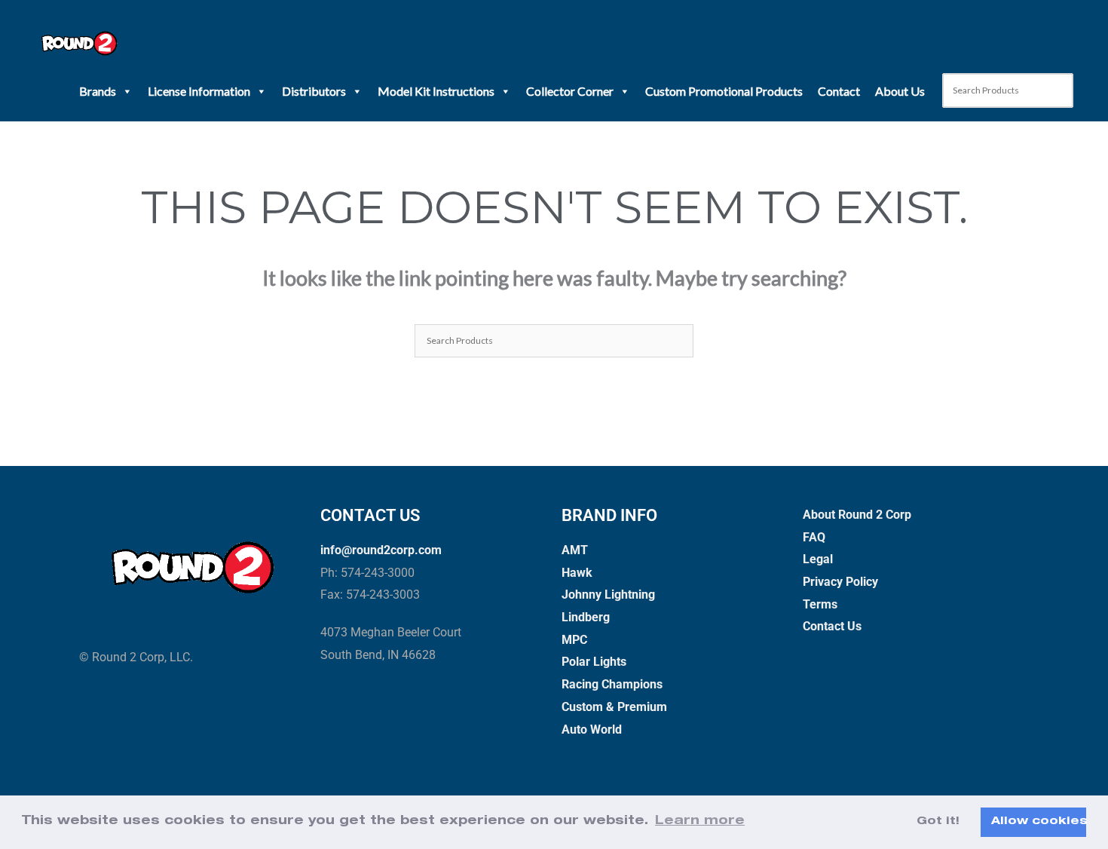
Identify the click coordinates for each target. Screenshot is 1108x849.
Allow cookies (1038, 822)
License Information (199, 91)
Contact (839, 91)
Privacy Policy (840, 582)
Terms (820, 604)
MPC (574, 640)
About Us (900, 91)
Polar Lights (594, 661)
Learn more (700, 822)
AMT (575, 550)
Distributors (314, 91)
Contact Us (832, 626)
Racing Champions (612, 684)
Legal (818, 559)
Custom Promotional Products (724, 91)
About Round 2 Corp (857, 514)
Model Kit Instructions (436, 91)
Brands (97, 91)
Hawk (577, 572)
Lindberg (586, 617)
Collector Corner (570, 91)
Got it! (938, 822)
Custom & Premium (614, 707)
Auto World (592, 729)
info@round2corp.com (381, 550)
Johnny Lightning (608, 594)
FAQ (814, 537)
